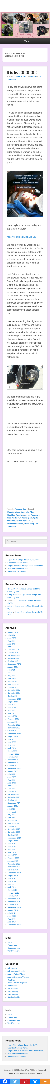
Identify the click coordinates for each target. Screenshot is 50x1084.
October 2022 (13, 765)
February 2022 (13, 789)
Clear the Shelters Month (18, 563)
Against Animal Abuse (16, 974)
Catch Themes (36, 1074)
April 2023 (12, 748)
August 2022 (13, 771)
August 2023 (13, 736)
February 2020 (13, 858)
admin (33, 76)
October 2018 (13, 904)
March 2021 (12, 821)
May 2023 (11, 745)
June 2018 (12, 916)
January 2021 (13, 826)
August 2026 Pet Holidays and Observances (25, 566)
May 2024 (11, 710)
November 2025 (14, 658)
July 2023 (11, 739)
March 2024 (12, 716)
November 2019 (14, 867)
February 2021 (13, 823)
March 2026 (12, 647)
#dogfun (19, 515)
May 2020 (11, 849)
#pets (35, 518)
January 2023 (13, 757)
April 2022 (12, 783)
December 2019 (14, 864)
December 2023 (14, 725)
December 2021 (14, 794)
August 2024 (13, 702)
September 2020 (14, 838)
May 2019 (11, 884)
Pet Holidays (13, 989)
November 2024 (14, 693)
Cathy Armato (13, 595)
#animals (25, 512)
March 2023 (12, 751)
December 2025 (14, 655)
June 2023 (12, 742)
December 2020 (14, 829)
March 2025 (12, 681)
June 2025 (12, 673)
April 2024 (12, 713)
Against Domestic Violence (18, 977)
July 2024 (11, 705)
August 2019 (13, 876)
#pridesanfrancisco (15, 524)
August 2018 (13, 910)
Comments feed (14, 948)
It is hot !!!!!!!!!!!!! (22, 72)
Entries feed (12, 945)
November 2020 (14, 832)
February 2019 (13, 893)
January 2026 (13, 653)
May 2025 (11, 676)
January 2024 (13, 722)
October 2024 (13, 696)
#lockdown (16, 518)
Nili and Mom (13, 589)
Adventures (12, 968)
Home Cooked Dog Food (17, 983)
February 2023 (13, 754)
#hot (9, 518)
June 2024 (12, 708)
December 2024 (14, 690)
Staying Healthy (14, 997)
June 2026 (12, 638)
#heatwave (35, 515)
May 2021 (11, 815)
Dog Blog (11, 980)
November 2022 (14, 763)
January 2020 (13, 861)
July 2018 (11, 913)
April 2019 (12, 887)
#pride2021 (27, 521)
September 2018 (14, 907)
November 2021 (14, 797)
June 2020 (12, 847)
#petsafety (11, 521)
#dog (32, 512)
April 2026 (12, 644)
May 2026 (11, 641)
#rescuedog (29, 524)
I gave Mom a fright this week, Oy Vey (23, 560)
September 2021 (14, 803)
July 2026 (11, 635)
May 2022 (11, 780)
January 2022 (13, 792)
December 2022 (14, 760)
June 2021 (12, 812)
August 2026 (13, 632)
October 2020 (13, 835)
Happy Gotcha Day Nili (17, 571)
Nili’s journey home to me (18, 568)
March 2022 (12, 786)
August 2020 (13, 841)
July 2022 (11, 774)
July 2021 (11, 809)
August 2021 (13, 806)
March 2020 (12, 855)
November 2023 (14, 728)
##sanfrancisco (13, 512)
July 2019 (11, 878)
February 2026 (13, 650)
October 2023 (13, 731)
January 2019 (13, 896)
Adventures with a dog (16, 971)
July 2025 (11, 670)
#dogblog (11, 515)
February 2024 (13, 719)
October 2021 (13, 800)
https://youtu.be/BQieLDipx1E (21, 237)
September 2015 (14, 925)
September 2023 (14, 734)
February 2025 (13, 684)
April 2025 (12, 679)
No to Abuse (12, 986)
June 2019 (12, 881)
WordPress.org (13, 951)
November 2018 (14, 902)
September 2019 (14, 873)
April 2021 (12, 818)
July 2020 (11, 844)
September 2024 (14, 699)
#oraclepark (27, 518)
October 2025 (13, 661)
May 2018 (11, 919)
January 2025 (13, 687)
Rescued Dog (20, 509)
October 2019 (13, 870)
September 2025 (14, 664)
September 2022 (14, 768)
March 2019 (12, 890)
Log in (10, 942)
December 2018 (14, 899)
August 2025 (13, 667)
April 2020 (12, 852)
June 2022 (12, 777)
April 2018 (12, 922)
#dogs (27, 515)
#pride (19, 521)
